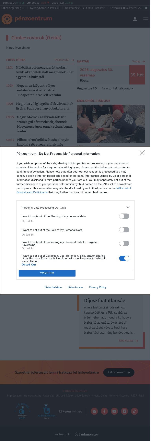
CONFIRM (47, 273)
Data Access (75, 287)
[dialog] (75, 220)
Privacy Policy (97, 287)
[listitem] (75, 207)
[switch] (124, 216)
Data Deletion (53, 287)
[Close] (143, 154)
